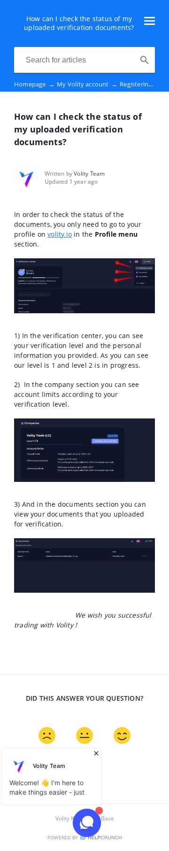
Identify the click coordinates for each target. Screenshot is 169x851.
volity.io (59, 234)
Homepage (34, 84)
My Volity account (87, 84)
